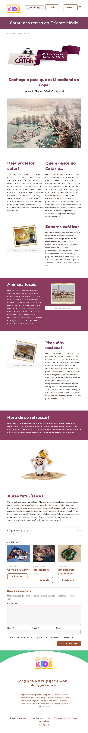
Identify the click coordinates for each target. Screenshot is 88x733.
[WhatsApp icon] (39, 725)
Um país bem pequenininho (66, 571)
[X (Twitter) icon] (44, 725)
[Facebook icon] (42, 725)
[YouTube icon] (46, 725)
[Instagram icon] (48, 725)
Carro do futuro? (17, 570)
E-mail (35, 628)
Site (58, 628)
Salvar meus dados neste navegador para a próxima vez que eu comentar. (42, 637)
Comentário (13, 603)
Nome (10, 628)
